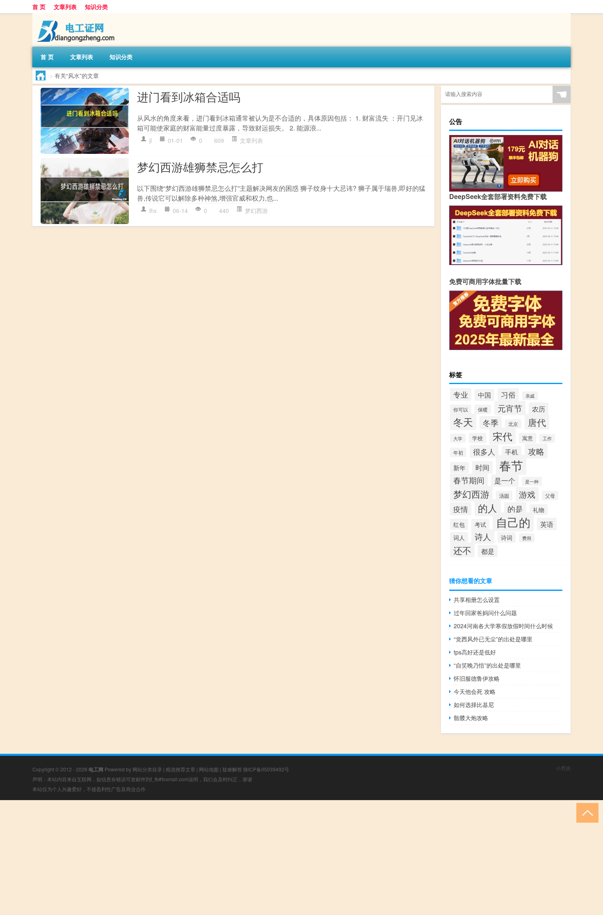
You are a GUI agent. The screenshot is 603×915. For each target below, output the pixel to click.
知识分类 (96, 6)
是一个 (504, 480)
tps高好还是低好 (475, 652)
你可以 (460, 409)
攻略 (536, 451)
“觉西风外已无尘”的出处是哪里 (493, 639)
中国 (484, 395)
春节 (511, 465)
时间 (482, 467)
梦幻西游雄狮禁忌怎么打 (200, 166)
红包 (459, 524)
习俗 (508, 394)
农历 (538, 409)
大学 (457, 438)
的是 (515, 508)
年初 (458, 452)
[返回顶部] (585, 812)
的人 (488, 508)
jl (150, 140)
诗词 (506, 537)
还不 (462, 550)
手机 (511, 451)
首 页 (39, 6)
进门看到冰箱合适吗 (188, 96)
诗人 (483, 536)
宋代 (502, 436)
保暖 (483, 409)
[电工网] (75, 16)
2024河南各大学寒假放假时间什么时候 (503, 626)
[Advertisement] (246, 857)
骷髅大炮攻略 (471, 718)
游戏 (527, 494)
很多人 (484, 451)
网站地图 (209, 769)
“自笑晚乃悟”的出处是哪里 (487, 665)
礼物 (538, 510)
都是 (487, 551)
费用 (526, 538)
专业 (460, 394)
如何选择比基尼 (474, 704)
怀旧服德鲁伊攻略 (477, 678)
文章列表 (65, 6)
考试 (480, 524)
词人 (459, 537)
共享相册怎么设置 (477, 599)
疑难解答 (232, 769)
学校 (477, 438)
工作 (547, 438)
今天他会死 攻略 (475, 691)
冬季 (490, 422)
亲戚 (529, 396)
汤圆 (504, 495)
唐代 (537, 421)
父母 (550, 495)
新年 (459, 467)
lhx (153, 210)
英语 (546, 524)
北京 (513, 424)
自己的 (513, 522)
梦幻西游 (256, 210)
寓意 (527, 438)
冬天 (463, 422)
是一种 (532, 481)
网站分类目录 (147, 769)
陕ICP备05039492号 (266, 769)
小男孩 (563, 767)
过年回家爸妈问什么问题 (485, 612)
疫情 (460, 508)
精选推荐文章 (180, 769)
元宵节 (510, 408)
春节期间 (468, 480)
